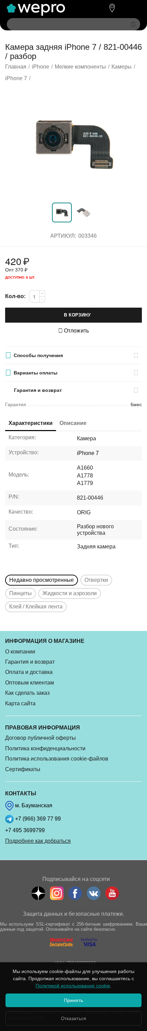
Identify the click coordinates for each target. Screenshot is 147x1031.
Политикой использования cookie (73, 985)
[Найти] (133, 24)
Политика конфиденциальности (45, 748)
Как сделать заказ (27, 693)
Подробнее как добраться (38, 841)
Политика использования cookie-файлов (56, 759)
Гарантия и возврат (30, 662)
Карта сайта (20, 703)
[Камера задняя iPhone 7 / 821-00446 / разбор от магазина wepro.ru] (73, 143)
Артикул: (63, 236)
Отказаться (73, 1018)
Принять (73, 1000)
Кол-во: (15, 296)
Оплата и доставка (29, 672)
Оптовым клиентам (29, 683)
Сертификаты (22, 769)
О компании (20, 651)
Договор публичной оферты (40, 738)
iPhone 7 (88, 453)
